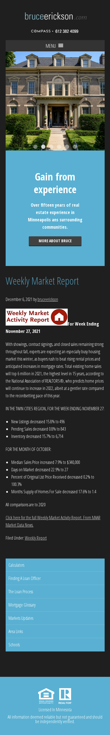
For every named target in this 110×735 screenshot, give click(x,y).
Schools (14, 645)
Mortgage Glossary (22, 605)
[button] (51, 45)
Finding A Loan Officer (24, 578)
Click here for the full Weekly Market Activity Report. (44, 517)
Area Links (15, 631)
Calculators (16, 565)
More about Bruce (55, 240)
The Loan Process (20, 591)
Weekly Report (36, 538)
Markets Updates (20, 618)
